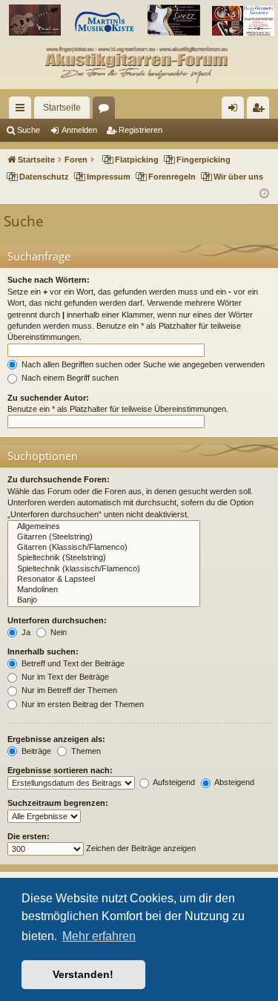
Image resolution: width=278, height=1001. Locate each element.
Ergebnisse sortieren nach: (60, 770)
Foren (107, 110)
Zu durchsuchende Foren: (58, 479)
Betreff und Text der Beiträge (72, 663)
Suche (28, 129)
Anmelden (79, 129)
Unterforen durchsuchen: (57, 620)
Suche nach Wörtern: (48, 279)
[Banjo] (104, 600)
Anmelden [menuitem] (236, 110)
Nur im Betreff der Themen (68, 690)
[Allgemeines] (104, 527)
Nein (57, 632)
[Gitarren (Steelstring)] (104, 537)
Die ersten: (28, 836)
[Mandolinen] (104, 590)
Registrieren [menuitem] (261, 110)
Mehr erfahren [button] (99, 936)
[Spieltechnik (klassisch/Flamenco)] (104, 569)
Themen (85, 750)
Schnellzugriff (23, 110)
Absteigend (233, 782)
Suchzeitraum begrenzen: (57, 802)
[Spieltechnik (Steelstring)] (104, 558)
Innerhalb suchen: (43, 651)
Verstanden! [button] (83, 974)
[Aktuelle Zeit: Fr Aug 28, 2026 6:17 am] (264, 194)
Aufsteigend (173, 782)
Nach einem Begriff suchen (69, 377)
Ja (24, 632)
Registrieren (140, 129)
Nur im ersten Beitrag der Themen (81, 704)
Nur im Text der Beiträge (64, 676)
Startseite (62, 107)
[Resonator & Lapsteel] (104, 579)
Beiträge (35, 750)
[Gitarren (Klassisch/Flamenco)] (104, 547)
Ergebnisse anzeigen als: (56, 739)
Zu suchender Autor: (48, 397)
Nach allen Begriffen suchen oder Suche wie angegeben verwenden (142, 364)
